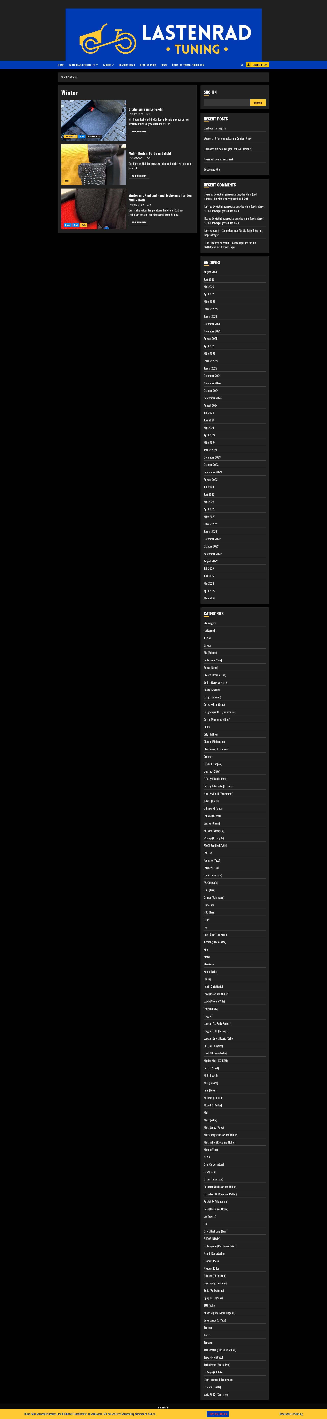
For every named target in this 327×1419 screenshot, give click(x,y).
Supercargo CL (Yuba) (215, 1320)
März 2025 (209, 354)
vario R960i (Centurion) (216, 1394)
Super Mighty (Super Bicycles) (219, 1313)
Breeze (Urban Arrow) (215, 675)
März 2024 (209, 443)
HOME (61, 65)
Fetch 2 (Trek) (211, 868)
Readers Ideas (127, 65)
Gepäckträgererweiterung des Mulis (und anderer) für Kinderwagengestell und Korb (230, 196)
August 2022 (210, 561)
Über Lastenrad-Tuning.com (188, 65)
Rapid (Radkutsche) (214, 1253)
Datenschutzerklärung (291, 1414)
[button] (242, 65)
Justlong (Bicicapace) (215, 942)
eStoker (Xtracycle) (214, 831)
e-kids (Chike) (211, 801)
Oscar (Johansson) (213, 1179)
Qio (205, 1224)
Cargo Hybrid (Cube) (214, 705)
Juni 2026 (209, 279)
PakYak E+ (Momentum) (216, 1202)
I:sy (205, 927)
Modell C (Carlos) (213, 1105)
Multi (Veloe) (210, 1120)
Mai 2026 (209, 287)
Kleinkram (209, 964)
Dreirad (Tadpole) (213, 764)
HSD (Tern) (209, 912)
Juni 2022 (209, 576)
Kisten (207, 957)
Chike (207, 727)
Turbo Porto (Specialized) (217, 1365)
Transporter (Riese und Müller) (220, 1350)
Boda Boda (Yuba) (213, 660)
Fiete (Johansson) (213, 875)
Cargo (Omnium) (212, 697)
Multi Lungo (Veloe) (214, 1127)
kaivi (206, 206)
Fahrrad (208, 853)
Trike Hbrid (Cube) (213, 1357)
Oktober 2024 (211, 391)
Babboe (207, 645)
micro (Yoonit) (211, 1068)
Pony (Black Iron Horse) (216, 1209)
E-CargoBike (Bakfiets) (215, 779)
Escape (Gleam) (212, 823)
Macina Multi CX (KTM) (216, 1061)
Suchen (210, 92)
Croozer (208, 757)
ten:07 (207, 1335)
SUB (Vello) (209, 1305)
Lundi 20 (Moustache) (215, 1053)
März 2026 (209, 301)
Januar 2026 (210, 316)
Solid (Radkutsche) (214, 1290)
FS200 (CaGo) (211, 883)
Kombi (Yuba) (210, 972)
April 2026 (209, 294)
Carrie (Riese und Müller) (217, 719)
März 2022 (209, 598)
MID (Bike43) (210, 1075)
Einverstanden (217, 1414)
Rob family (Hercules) (215, 1283)
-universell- (70, 136)
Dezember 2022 (212, 539)
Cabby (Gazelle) (212, 690)
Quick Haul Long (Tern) (215, 1231)
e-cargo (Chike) (212, 771)
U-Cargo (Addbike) (213, 1372)
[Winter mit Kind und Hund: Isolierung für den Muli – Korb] (93, 209)
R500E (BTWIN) (212, 1239)
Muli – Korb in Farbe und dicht (150, 153)
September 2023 (213, 472)
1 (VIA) (207, 638)
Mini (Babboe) (211, 1083)
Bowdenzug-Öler (212, 169)
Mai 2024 (209, 428)
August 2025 (210, 339)
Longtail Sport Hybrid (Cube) (218, 1038)
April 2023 (209, 509)
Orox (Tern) (209, 1172)
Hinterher (209, 905)
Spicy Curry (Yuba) (213, 1298)
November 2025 (212, 331)
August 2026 (210, 272)
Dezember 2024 (212, 376)
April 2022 (209, 591)
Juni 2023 (209, 494)
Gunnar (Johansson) (214, 897)
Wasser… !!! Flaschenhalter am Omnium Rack (227, 138)
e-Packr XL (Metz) (213, 808)
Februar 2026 (211, 309)
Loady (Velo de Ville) (214, 1001)
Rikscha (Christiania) (215, 1276)
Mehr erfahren (138, 131)
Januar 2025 (210, 368)
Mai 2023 (209, 502)
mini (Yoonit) (210, 1090)
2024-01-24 (137, 114)
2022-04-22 (138, 204)
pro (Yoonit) (210, 1216)
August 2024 (211, 405)
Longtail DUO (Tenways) (216, 1031)
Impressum (163, 1407)
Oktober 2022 (211, 546)
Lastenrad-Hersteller (82, 65)
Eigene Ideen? (260, 65)
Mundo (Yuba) (211, 1150)
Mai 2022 (209, 583)
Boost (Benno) (211, 668)
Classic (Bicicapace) (214, 742)
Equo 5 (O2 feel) (212, 816)
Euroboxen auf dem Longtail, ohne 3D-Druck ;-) (228, 149)
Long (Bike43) (211, 1009)
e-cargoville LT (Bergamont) (218, 794)
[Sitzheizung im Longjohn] (93, 120)
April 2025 (209, 346)
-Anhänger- (210, 623)
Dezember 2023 (212, 457)
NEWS (164, 65)
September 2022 (213, 554)
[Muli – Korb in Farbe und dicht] (93, 164)
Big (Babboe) (210, 653)
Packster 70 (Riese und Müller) (220, 1187)
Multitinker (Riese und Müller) (219, 1142)
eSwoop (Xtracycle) (214, 838)
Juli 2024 (209, 413)
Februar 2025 (211, 361)
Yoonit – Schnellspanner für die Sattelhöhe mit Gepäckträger (230, 245)
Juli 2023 (209, 487)
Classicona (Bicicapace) (216, 749)
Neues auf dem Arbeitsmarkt (219, 159)
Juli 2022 (209, 569)
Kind (82, 136)
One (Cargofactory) (214, 1164)
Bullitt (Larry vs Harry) (215, 682)
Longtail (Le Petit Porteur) (217, 1024)
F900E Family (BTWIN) (215, 846)
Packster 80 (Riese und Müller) (220, 1194)
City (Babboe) (210, 734)
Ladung (107, 65)
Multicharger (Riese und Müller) (220, 1135)
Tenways (208, 1343)
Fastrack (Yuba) (212, 860)
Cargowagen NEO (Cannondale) (219, 712)
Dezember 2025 (212, 324)
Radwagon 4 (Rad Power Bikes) (220, 1246)
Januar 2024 (210, 450)
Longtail (208, 1016)
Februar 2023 (211, 524)
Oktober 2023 (211, 465)
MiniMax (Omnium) (213, 1098)
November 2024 (212, 383)
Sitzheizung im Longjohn (146, 109)
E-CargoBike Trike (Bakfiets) (218, 786)
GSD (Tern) (209, 890)
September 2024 (213, 398)
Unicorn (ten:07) (212, 1387)
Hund (67, 224)
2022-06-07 (138, 158)
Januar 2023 (210, 531)
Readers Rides (148, 65)
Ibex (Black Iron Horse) (215, 935)
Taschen (208, 1328)
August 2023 (210, 480)
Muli (67, 180)
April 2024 (209, 435)
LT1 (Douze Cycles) (213, 1046)
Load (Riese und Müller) (216, 994)
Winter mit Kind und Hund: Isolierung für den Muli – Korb (160, 197)
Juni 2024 (209, 420)
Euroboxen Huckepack (215, 128)
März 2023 (209, 517)
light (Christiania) (213, 986)
